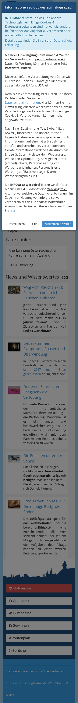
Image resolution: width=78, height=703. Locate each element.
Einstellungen (16, 224)
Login (34, 224)
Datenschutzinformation (22, 102)
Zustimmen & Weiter (57, 224)
